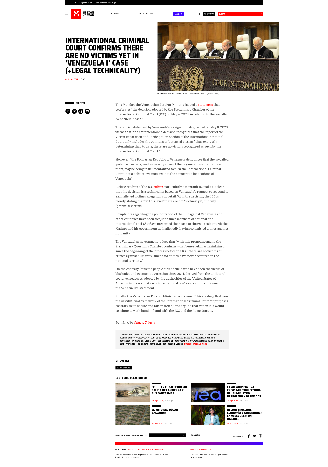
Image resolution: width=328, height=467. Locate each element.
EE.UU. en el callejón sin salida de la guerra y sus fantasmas (169, 390)
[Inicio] (82, 14)
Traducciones (146, 13)
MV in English (124, 368)
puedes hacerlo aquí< (196, 343)
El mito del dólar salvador (165, 411)
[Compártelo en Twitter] (74, 111)
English (179, 13)
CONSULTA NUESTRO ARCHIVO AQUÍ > (131, 435)
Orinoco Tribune (144, 322)
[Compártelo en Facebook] (67, 111)
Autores (115, 13)
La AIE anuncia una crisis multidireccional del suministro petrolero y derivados (244, 392)
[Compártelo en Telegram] (80, 111)
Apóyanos (209, 13)
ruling (158, 186)
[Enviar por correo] (87, 111)
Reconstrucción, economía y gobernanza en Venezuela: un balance (244, 414)
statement (205, 104)
